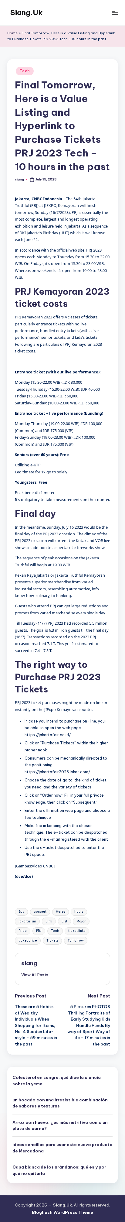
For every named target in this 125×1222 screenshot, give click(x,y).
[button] (34, 974)
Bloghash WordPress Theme (62, 1212)
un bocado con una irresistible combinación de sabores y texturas (60, 1103)
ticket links (76, 931)
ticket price (28, 940)
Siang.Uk (26, 12)
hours (78, 912)
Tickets (52, 940)
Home (12, 33)
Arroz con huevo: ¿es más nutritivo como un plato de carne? (60, 1125)
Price (23, 931)
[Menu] (115, 12)
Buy (21, 912)
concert (40, 912)
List (64, 921)
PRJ (39, 931)
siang (29, 963)
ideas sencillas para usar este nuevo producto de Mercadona (62, 1147)
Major (81, 921)
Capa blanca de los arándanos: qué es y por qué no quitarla (59, 1170)
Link (49, 921)
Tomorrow (76, 940)
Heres (60, 912)
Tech (24, 71)
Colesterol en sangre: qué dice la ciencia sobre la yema (56, 1080)
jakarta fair (27, 921)
